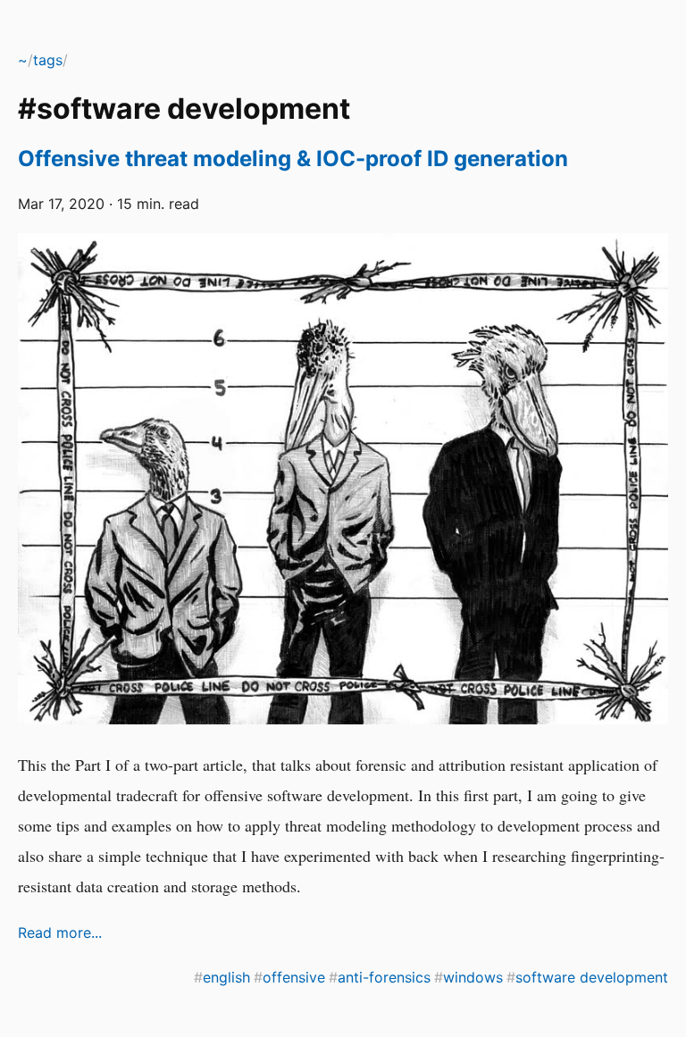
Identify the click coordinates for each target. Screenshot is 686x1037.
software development (591, 977)
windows (473, 977)
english (226, 977)
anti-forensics (384, 977)
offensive (294, 977)
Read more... (60, 932)
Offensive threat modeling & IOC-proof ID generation (293, 158)
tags (48, 60)
